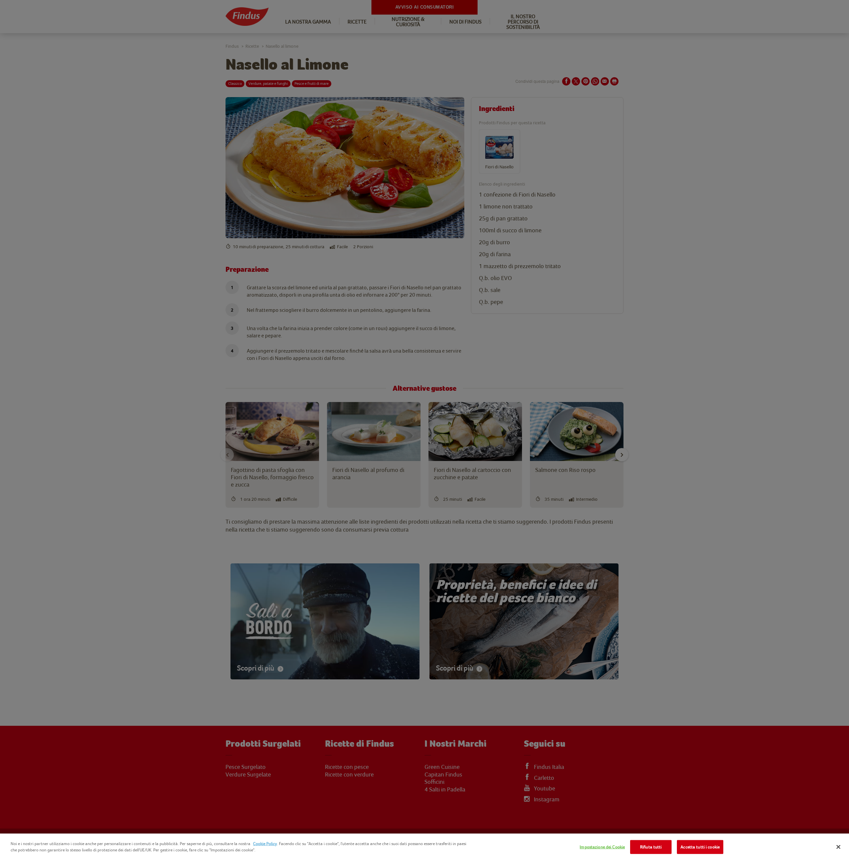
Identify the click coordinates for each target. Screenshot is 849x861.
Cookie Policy (265, 843)
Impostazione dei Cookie (602, 846)
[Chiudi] (838, 846)
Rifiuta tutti (651, 846)
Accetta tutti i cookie (700, 846)
